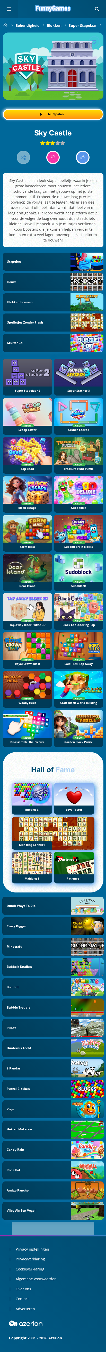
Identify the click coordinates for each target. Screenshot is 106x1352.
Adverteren (25, 1308)
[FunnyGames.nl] (5, 25)
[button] (97, 9)
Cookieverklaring (30, 1269)
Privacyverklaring (30, 1259)
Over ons (23, 1288)
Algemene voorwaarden (36, 1278)
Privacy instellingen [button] (32, 1249)
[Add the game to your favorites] (94, 41)
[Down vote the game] (53, 157)
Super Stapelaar (83, 25)
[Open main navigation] (9, 9)
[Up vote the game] (83, 157)
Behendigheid (27, 25)
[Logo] (53, 9)
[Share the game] (23, 157)
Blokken (54, 25)
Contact (22, 1298)
